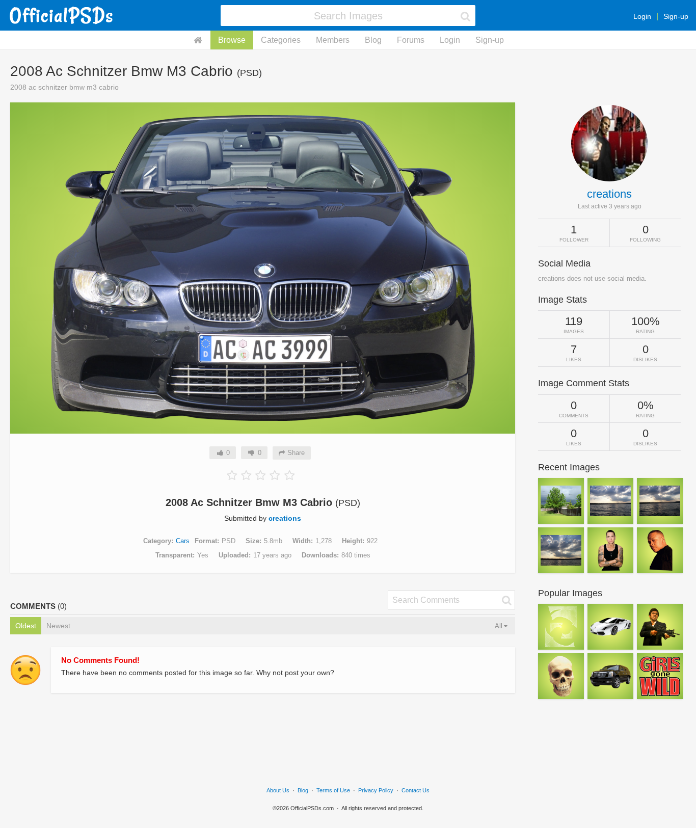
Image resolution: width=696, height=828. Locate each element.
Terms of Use (333, 790)
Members (333, 40)
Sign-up (675, 16)
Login (642, 16)
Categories (281, 40)
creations (285, 518)
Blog (373, 40)
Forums (410, 40)
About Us (277, 790)
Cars (183, 541)
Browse (232, 40)
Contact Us (415, 790)
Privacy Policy (375, 790)
